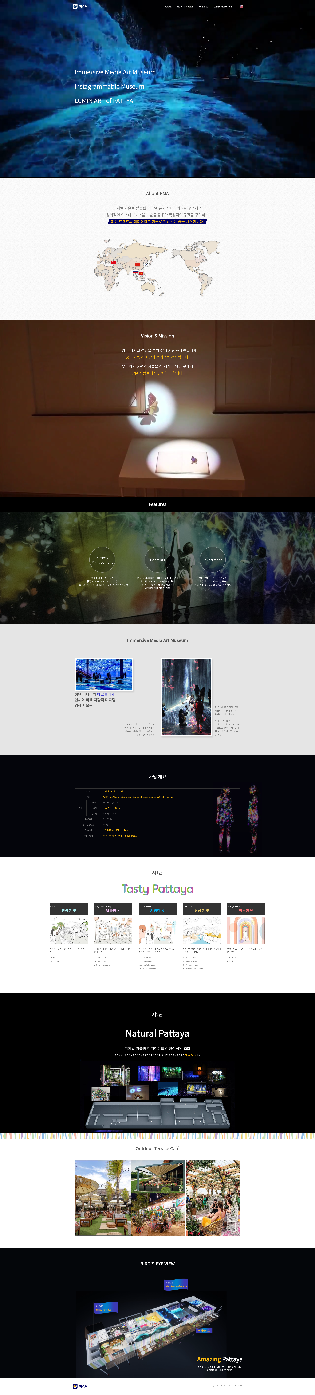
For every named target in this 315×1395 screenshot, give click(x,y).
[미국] (241, 6)
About (168, 6)
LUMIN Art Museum (223, 6)
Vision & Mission (185, 6)
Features (203, 6)
